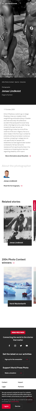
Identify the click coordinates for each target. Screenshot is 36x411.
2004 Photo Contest (11, 3)
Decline (17, 406)
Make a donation (10, 373)
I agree (6, 406)
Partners (21, 386)
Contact (4, 382)
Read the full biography (12, 186)
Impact (20, 382)
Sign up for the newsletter (13, 359)
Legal (4, 386)
